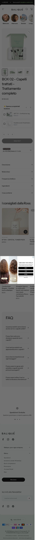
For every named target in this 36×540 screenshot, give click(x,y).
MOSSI (25, 274)
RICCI (26, 268)
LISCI (26, 271)
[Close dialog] (33, 257)
